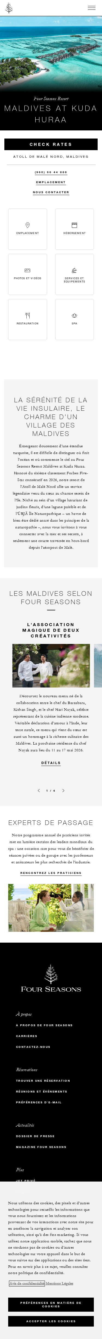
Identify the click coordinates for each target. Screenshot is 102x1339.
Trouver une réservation (43, 1081)
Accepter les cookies (51, 1321)
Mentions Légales (59, 1283)
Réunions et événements (41, 1091)
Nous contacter (51, 192)
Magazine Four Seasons (41, 1147)
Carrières (27, 1036)
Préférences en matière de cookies (51, 1304)
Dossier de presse (35, 1136)
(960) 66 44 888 (51, 172)
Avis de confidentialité (27, 1283)
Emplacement (51, 182)
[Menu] (91, 7)
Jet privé (26, 1181)
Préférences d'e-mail (39, 1102)
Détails (51, 763)
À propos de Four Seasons (44, 1025)
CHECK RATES (51, 144)
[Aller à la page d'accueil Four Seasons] (9, 7)
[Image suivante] (63, 790)
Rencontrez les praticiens (51, 873)
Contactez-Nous (33, 1047)
